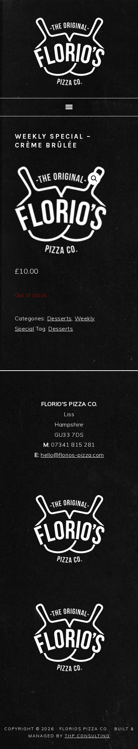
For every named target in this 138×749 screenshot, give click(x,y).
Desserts (59, 318)
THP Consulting (87, 735)
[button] (94, 178)
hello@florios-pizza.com (72, 454)
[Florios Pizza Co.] (69, 89)
